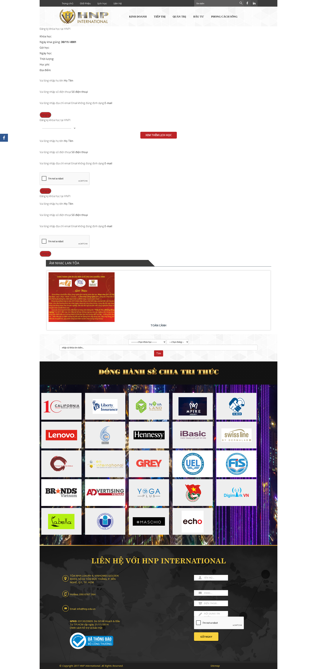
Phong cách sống (224, 16)
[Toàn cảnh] (158, 297)
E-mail (108, 103)
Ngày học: (46, 53)
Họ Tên (68, 80)
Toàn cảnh (158, 325)
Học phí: (45, 64)
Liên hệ (118, 3)
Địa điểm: (45, 70)
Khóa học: (46, 36)
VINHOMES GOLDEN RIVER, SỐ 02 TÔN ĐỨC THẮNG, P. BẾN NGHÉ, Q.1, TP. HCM (94, 579)
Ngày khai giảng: (58, 42)
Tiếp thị (159, 16)
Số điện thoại (79, 92)
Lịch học (102, 3)
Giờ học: (44, 47)
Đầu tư (198, 16)
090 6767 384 (87, 594)
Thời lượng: (47, 59)
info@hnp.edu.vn (86, 608)
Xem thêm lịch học (158, 135)
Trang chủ (67, 3)
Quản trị (179, 16)
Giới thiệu (85, 3)
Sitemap (215, 665)
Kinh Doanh (138, 16)
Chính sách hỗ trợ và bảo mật (86, 627)
